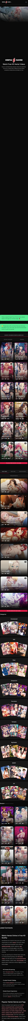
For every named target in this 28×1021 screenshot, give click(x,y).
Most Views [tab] (4, 471)
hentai (14, 942)
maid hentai (21, 1008)
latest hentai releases (13, 1016)
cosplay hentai (8, 1012)
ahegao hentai (18, 1010)
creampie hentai (9, 1014)
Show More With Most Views (14, 610)
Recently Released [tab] (8, 339)
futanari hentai (5, 1010)
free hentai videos (10, 971)
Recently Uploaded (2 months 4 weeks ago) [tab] (14, 335)
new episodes (20, 960)
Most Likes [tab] (13, 471)
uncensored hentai (21, 958)
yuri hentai (12, 1010)
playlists (9, 996)
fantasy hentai (5, 1008)
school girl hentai (13, 1008)
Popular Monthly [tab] (14, 475)
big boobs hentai (17, 1012)
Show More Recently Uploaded (14, 463)
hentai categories (10, 982)
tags (21, 946)
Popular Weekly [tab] (22, 471)
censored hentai (19, 1007)
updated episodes (6, 946)
